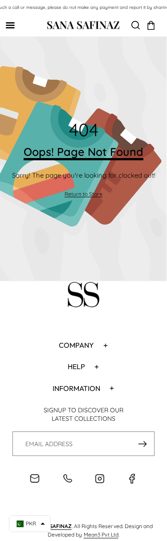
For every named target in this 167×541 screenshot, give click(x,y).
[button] (151, 25)
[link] (83, 194)
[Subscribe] (142, 444)
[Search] (136, 25)
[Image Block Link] (83, 295)
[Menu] (10, 25)
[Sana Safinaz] (83, 25)
